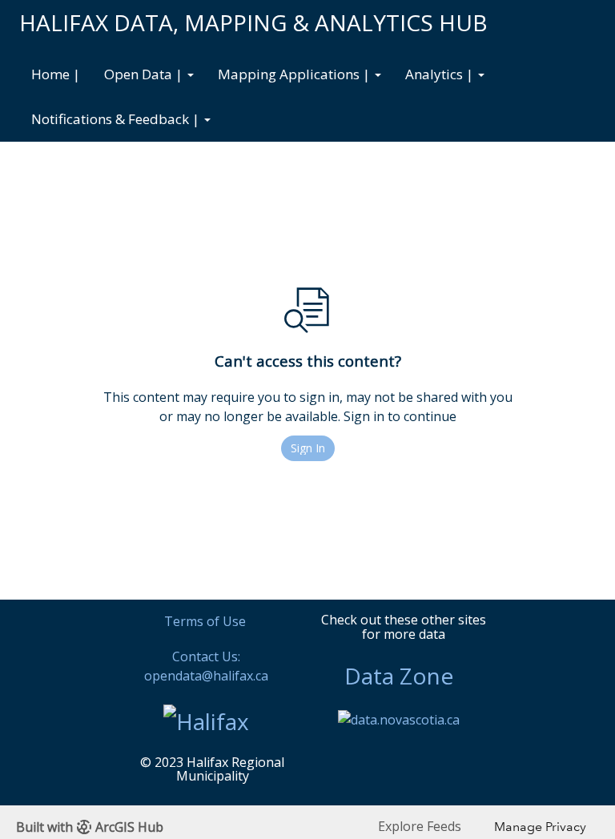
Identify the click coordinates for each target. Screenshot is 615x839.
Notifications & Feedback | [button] (117, 119)
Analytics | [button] (440, 74)
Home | (55, 74)
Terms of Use (205, 621)
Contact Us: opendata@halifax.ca (206, 666)
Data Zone (398, 675)
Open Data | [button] (145, 74)
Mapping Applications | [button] (295, 74)
